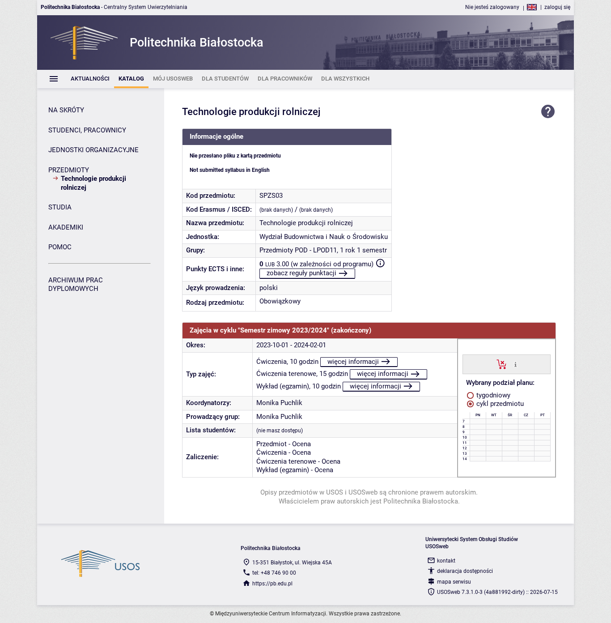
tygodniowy (492, 395)
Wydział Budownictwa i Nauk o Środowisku (323, 237)
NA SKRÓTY (66, 110)
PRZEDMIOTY (68, 170)
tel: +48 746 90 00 (274, 573)
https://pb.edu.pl (272, 583)
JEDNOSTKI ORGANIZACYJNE (93, 150)
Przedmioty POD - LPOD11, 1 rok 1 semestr (323, 250)
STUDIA (60, 207)
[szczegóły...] (515, 364)
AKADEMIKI (65, 227)
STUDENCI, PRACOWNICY (87, 130)
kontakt (446, 561)
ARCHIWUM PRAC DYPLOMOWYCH (75, 284)
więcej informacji (353, 362)
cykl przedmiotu (499, 404)
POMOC (60, 247)
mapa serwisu (454, 582)
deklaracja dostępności (465, 571)
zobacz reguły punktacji (301, 273)
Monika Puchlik (279, 403)
